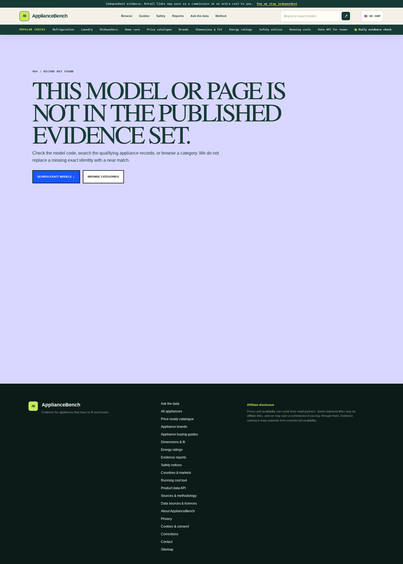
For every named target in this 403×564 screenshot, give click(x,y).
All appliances (171, 411)
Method (220, 16)
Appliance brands (174, 427)
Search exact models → (56, 176)
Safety (160, 16)
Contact (166, 542)
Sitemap (167, 549)
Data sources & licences (179, 503)
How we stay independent (277, 3)
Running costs (300, 29)
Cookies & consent (175, 526)
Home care (132, 29)
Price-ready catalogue (177, 419)
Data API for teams (333, 29)
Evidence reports (173, 457)
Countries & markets (176, 473)
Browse (126, 16)
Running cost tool (174, 480)
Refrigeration (63, 29)
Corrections (169, 534)
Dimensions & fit (209, 29)
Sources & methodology (179, 496)
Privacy (166, 519)
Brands (184, 29)
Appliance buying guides (179, 434)
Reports (178, 16)
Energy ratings (240, 29)
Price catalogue (159, 29)
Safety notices (270, 29)
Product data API (173, 488)
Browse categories (103, 176)
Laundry (87, 29)
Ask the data (200, 16)
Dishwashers (109, 29)
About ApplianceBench (178, 511)
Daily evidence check (375, 29)
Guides (144, 16)
